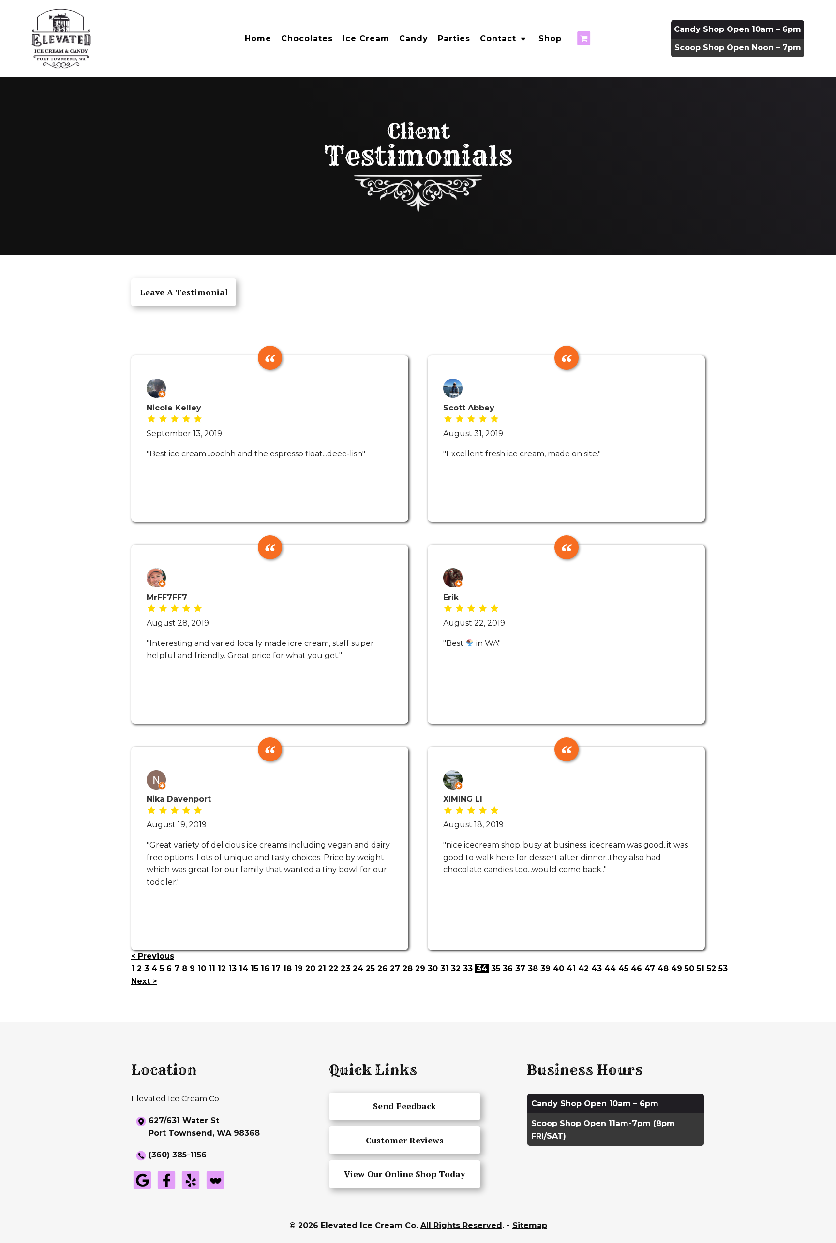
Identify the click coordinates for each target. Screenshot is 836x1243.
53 (723, 968)
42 (583, 968)
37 (520, 968)
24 (358, 968)
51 (700, 968)
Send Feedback (404, 1105)
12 (222, 968)
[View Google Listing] (142, 1188)
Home (258, 38)
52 (711, 968)
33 (468, 968)
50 (689, 968)
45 (623, 968)
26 (382, 968)
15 (254, 968)
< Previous (152, 956)
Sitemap (529, 1225)
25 (370, 968)
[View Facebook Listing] (166, 1188)
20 (310, 968)
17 (276, 968)
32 (456, 968)
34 (482, 968)
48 (663, 968)
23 (345, 968)
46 (636, 968)
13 (232, 968)
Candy (413, 38)
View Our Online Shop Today (404, 1174)
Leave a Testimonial (184, 292)
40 (558, 968)
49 (676, 968)
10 (201, 968)
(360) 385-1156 (178, 1154)
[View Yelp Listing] (190, 1188)
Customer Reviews (405, 1140)
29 (420, 968)
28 (408, 968)
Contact (498, 38)
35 (495, 968)
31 (444, 968)
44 (610, 968)
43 (596, 968)
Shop (550, 38)
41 (571, 968)
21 (322, 968)
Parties (454, 38)
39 (545, 968)
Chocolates (307, 38)
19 (298, 968)
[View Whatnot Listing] (215, 1188)
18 (287, 968)
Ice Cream (366, 38)
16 (265, 968)
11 (212, 968)
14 (243, 968)
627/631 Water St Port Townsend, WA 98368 (204, 1127)
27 (395, 968)
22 (333, 968)
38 (533, 968)
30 (433, 968)
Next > (144, 981)
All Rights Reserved (461, 1225)
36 (508, 968)
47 (649, 968)
